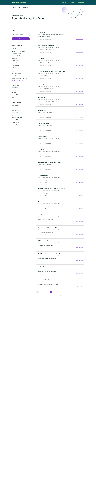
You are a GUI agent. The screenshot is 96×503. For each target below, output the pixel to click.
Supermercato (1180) (17, 53)
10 (62, 292)
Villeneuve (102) (15, 122)
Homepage (14, 7)
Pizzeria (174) (15, 94)
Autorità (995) (15, 58)
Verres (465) (15, 112)
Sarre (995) (14, 108)
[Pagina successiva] (83, 292)
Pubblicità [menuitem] (72, 2)
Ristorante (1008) (16, 55)
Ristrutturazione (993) (17, 60)
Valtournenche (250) (17, 117)
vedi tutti (14, 48)
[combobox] (21, 34)
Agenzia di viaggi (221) (17, 80)
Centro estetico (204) (17, 90)
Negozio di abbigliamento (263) (19, 78)
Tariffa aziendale (79, 39)
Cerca (20, 39)
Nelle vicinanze (16, 102)
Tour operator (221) (16, 83)
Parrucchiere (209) (16, 87)
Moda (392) (14, 67)
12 (69, 292)
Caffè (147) (14, 97)
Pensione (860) (15, 65)
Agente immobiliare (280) (18, 73)
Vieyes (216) (15, 119)
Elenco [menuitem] (64, 2)
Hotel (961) (14, 63)
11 (65, 292)
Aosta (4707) (15, 105)
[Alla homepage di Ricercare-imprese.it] (19, 2)
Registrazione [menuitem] (81, 2)
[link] (60, 35)
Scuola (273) (15, 76)
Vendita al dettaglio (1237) (18, 51)
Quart (19, 7)
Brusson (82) (15, 124)
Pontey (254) (15, 115)
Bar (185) (14, 92)
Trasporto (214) (15, 85)
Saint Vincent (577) (16, 110)
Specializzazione (17, 45)
